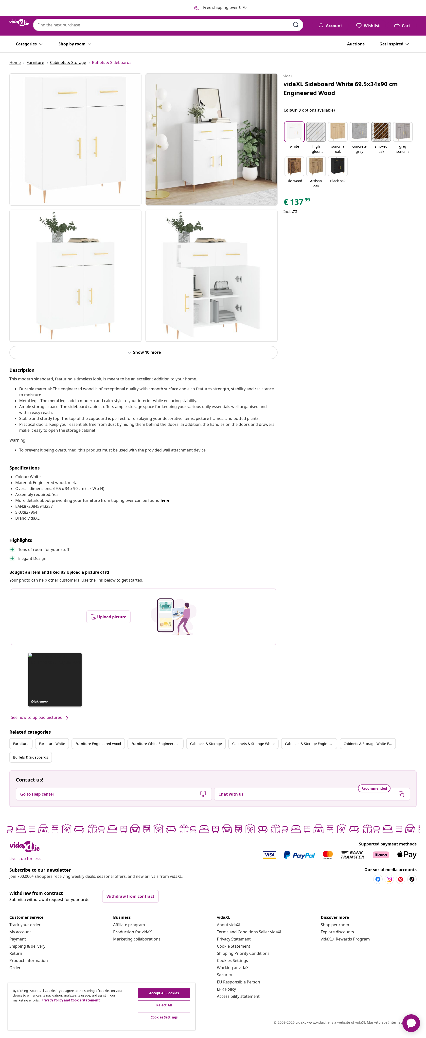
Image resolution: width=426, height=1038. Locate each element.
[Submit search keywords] (296, 25)
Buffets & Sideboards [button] (30, 757)
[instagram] (389, 879)
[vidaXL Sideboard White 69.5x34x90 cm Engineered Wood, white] (75, 139)
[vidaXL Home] (19, 22)
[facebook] (377, 879)
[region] (101, 1006)
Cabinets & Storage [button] (206, 743)
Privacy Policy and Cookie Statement (70, 1000)
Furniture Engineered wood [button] (98, 743)
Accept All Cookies (164, 993)
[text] (297, 203)
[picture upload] (173, 617)
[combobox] (168, 25)
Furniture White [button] (52, 743)
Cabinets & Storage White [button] (253, 743)
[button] (55, 679)
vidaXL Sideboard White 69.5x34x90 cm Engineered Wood (341, 88)
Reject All (164, 1005)
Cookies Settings (232, 960)
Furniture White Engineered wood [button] (157, 743)
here (164, 500)
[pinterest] (400, 879)
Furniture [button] (21, 743)
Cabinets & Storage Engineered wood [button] (311, 743)
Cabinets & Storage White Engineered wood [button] (369, 743)
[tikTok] (411, 879)
